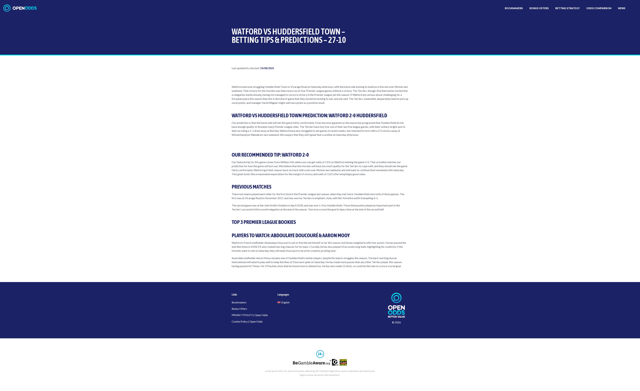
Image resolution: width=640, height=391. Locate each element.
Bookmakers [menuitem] (514, 8)
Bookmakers (239, 302)
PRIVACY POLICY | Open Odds (250, 315)
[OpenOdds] (20, 8)
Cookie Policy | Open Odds (247, 321)
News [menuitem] (621, 8)
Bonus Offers (239, 308)
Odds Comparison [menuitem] (598, 8)
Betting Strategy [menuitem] (567, 8)
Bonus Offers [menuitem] (539, 8)
